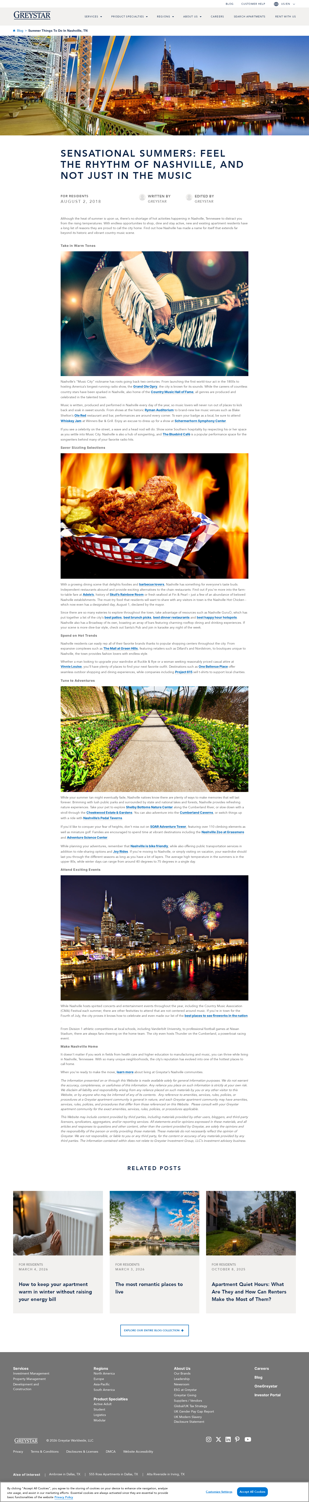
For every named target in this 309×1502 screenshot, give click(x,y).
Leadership (182, 1379)
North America (104, 1373)
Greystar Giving (185, 1395)
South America (104, 1390)
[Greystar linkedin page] (228, 1439)
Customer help (253, 4)
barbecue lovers (151, 584)
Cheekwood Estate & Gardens (109, 812)
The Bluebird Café (176, 434)
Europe (99, 1379)
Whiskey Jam (71, 421)
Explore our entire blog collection (152, 1330)
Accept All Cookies (252, 1492)
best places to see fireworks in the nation (216, 1015)
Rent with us (285, 16)
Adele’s (88, 594)
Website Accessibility (138, 1451)
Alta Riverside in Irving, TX (166, 1474)
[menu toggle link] (101, 17)
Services (91, 16)
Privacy (18, 1451)
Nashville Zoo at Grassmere (223, 832)
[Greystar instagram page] (209, 1439)
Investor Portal (267, 1395)
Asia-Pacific (102, 1384)
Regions (163, 16)
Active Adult (103, 1404)
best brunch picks (137, 617)
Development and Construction (26, 1386)
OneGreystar (266, 1386)
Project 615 (184, 672)
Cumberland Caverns (196, 812)
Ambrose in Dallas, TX (64, 1474)
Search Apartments (249, 16)
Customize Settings (219, 1492)
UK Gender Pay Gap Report (194, 1411)
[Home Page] (26, 1441)
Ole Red (80, 415)
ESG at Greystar (185, 1390)
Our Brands (182, 1373)
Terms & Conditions (45, 1451)
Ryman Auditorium (159, 410)
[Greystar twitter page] (218, 1439)
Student (99, 1409)
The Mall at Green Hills (120, 648)
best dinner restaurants (171, 617)
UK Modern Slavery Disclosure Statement (189, 1419)
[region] (154, 1492)
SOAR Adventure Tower (168, 826)
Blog (230, 4)
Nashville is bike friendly (149, 846)
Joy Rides (120, 851)
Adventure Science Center (87, 837)
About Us (190, 16)
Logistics (100, 1415)
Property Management (29, 1379)
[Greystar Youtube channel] (248, 1439)
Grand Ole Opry (145, 386)
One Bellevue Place (213, 666)
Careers (217, 16)
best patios (113, 617)
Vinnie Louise (71, 666)
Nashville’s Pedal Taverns (102, 818)
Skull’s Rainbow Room (127, 594)
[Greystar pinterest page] (237, 1439)
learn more (125, 1072)
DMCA (111, 1451)
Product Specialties (127, 16)
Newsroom (181, 1384)
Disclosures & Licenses (82, 1451)
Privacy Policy (64, 1497)
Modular (100, 1420)
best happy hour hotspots (217, 617)
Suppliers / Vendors (188, 1401)
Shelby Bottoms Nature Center (149, 807)
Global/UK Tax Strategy (190, 1406)
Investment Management (31, 1373)
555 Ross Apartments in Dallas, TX (113, 1474)
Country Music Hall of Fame (172, 392)
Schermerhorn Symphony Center (200, 421)
